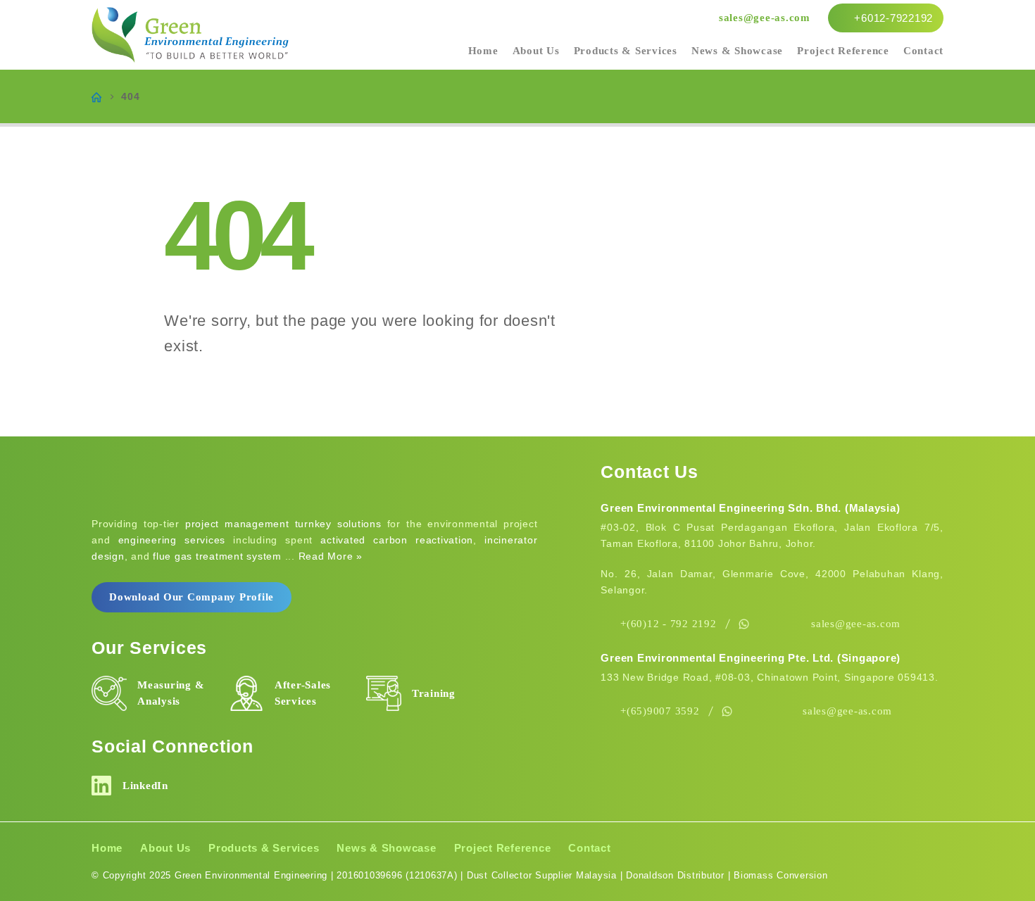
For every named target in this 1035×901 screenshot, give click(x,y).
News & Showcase (737, 50)
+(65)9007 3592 (660, 711)
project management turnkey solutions (283, 523)
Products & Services (625, 50)
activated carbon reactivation (396, 540)
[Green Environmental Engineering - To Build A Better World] (190, 35)
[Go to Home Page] (96, 96)
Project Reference (843, 50)
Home (483, 50)
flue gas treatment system (217, 556)
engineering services (172, 540)
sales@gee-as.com (764, 17)
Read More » (331, 556)
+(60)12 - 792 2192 (668, 623)
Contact (923, 50)
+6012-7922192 (892, 18)
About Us (536, 50)
